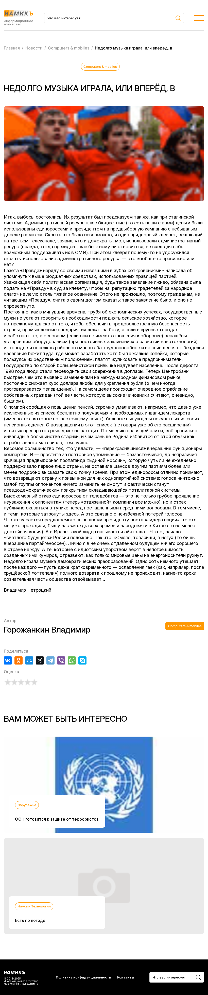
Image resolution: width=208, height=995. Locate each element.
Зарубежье (27, 805)
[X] (40, 660)
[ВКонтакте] (8, 660)
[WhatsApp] (72, 660)
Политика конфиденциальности (83, 977)
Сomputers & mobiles (100, 66)
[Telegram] (50, 660)
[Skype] (82, 660)
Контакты (125, 977)
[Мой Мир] (29, 660)
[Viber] (61, 660)
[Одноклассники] (18, 660)
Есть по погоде (30, 920)
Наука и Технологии (34, 906)
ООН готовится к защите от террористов (57, 819)
